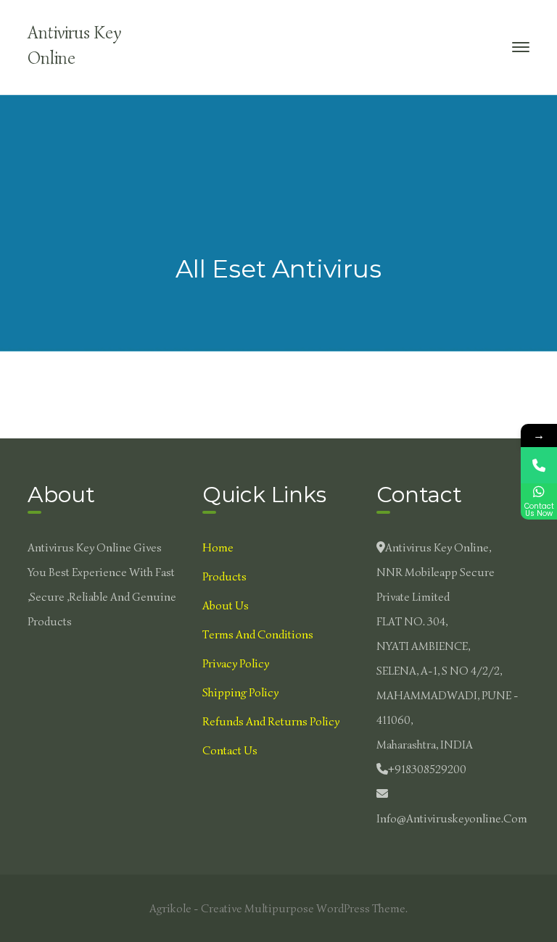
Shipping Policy (240, 692)
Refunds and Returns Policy (270, 721)
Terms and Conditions (257, 635)
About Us (225, 606)
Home (218, 548)
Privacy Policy (235, 664)
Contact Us (229, 750)
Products (224, 577)
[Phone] (539, 465)
